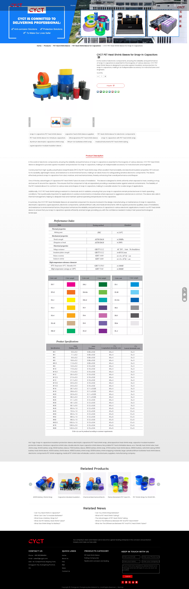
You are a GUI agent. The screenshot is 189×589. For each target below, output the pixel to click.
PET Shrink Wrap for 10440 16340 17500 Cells (144, 497)
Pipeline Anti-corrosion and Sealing (96, 561)
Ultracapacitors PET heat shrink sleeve (83, 138)
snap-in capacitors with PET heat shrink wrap (118, 138)
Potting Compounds (91, 558)
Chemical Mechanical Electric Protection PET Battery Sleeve (94, 497)
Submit (127, 576)
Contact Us (126, 5)
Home (73, 5)
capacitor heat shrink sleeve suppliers (79, 134)
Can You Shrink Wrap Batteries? (107, 513)
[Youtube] (133, 582)
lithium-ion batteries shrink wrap (80, 142)
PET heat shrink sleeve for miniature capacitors (47, 138)
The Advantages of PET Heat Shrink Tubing (111, 518)
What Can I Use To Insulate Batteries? (48, 515)
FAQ (109, 5)
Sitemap (120, 587)
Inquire (109, 85)
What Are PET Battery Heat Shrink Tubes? (49, 521)
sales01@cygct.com (41, 559)
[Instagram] (136, 582)
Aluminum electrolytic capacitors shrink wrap (47, 142)
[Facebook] (122, 582)
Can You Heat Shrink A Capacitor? (47, 513)
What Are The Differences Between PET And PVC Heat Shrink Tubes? (120, 523)
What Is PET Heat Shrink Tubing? (107, 515)
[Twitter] (129, 582)
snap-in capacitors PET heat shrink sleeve (46, 134)
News (116, 5)
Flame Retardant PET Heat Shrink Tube (119, 497)
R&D (102, 5)
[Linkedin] (126, 582)
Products (93, 5)
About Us (82, 5)
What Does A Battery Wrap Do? (46, 518)
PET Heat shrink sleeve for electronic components (116, 134)
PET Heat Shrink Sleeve (92, 555)
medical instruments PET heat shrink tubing (111, 142)
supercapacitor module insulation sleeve (45, 146)
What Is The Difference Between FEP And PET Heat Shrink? (116, 521)
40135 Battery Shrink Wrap (42, 497)
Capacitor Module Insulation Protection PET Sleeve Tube (69, 497)
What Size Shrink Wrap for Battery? (47, 523)
